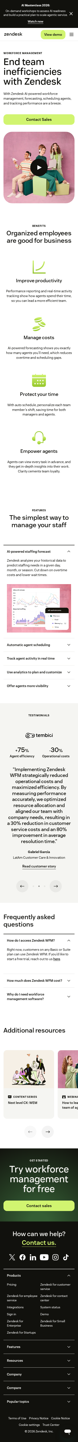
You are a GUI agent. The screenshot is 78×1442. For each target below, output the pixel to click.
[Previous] (30, 1132)
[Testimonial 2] (39, 886)
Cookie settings (29, 1425)
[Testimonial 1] (33, 886)
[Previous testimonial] (22, 886)
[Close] (71, 13)
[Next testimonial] (56, 886)
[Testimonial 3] (44, 886)
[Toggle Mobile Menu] (71, 34)
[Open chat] (68, 1432)
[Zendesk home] (13, 34)
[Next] (48, 1132)
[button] (35, 551)
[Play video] (39, 167)
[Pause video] (15, 624)
